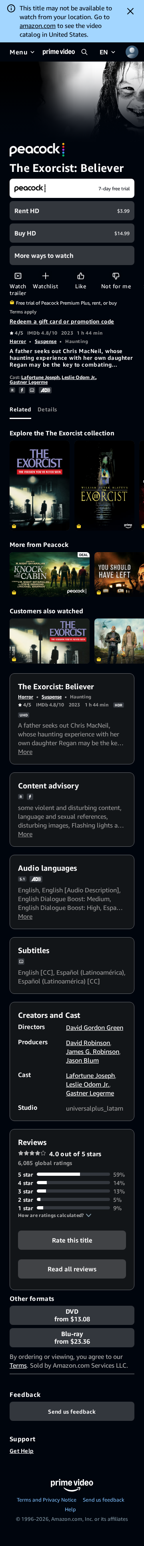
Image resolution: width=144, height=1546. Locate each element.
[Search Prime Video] (84, 52)
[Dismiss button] (130, 11)
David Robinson (88, 1043)
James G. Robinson (92, 1051)
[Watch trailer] (18, 276)
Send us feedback (103, 1499)
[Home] (59, 52)
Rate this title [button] (72, 1240)
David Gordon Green (94, 1027)
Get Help (22, 1450)
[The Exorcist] (40, 486)
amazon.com (38, 26)
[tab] (20, 409)
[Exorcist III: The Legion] (104, 486)
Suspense (45, 341)
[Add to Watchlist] (45, 276)
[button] (55, 1215)
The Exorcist (50, 641)
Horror (18, 341)
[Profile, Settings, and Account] (132, 52)
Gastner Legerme (29, 382)
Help (70, 1509)
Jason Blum (82, 1060)
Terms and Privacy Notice (46, 1499)
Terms (18, 1365)
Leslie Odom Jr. (79, 377)
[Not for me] (116, 276)
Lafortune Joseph (40, 377)
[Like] (81, 276)
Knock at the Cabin (50, 574)
